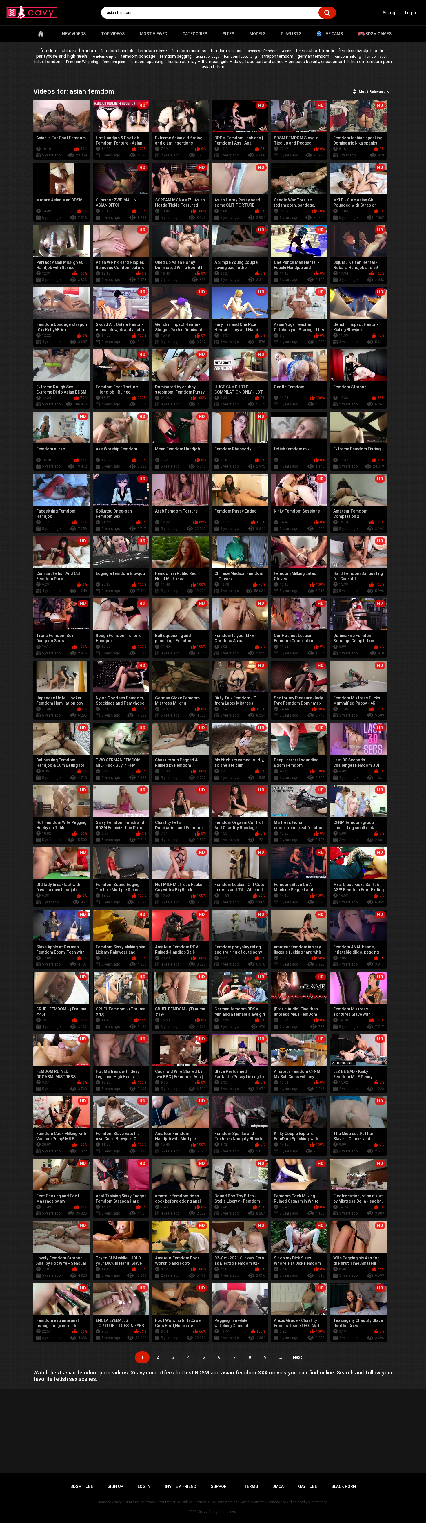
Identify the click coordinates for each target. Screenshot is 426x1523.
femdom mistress (188, 50)
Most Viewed (153, 33)
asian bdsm (213, 67)
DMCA (278, 1486)
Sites (228, 33)
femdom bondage (138, 56)
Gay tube (307, 1486)
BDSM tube (81, 1486)
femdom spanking (146, 61)
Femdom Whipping (82, 61)
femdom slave (152, 50)
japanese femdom (262, 51)
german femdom (313, 56)
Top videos (113, 33)
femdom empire (104, 57)
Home (40, 34)
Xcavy (202, 1512)
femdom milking (347, 56)
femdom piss (114, 61)
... (280, 1357)
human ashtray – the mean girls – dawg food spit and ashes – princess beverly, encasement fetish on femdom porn (280, 61)
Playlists (291, 33)
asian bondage (207, 57)
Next (297, 1357)
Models (257, 33)
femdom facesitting (240, 56)
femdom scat (376, 57)
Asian (286, 51)
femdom (48, 50)
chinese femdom (79, 50)
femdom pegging (176, 56)
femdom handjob (116, 50)
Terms (251, 1486)
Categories (195, 33)
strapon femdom (277, 56)
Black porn (344, 1486)
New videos (74, 33)
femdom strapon (227, 50)
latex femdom (48, 61)
